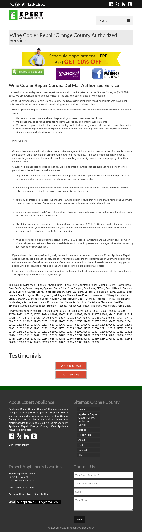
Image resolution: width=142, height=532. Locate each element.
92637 (120, 317)
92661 (128, 321)
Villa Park (96, 305)
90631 (96, 310)
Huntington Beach (54, 291)
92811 (120, 331)
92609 (103, 314)
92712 (111, 328)
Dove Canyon (74, 288)
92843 (45, 338)
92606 (86, 314)
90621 (54, 310)
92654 (70, 321)
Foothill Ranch (113, 288)
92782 (28, 331)
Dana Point (60, 288)
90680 (121, 310)
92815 (20, 335)
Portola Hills (113, 298)
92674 (45, 324)
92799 (37, 331)
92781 (20, 331)
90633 (112, 310)
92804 (70, 331)
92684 (103, 324)
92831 (78, 335)
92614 (128, 314)
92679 (86, 324)
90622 (63, 310)
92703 (53, 328)
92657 (95, 321)
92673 (37, 324)
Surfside (51, 305)
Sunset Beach (37, 305)
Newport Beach (58, 298)
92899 (95, 342)
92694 (37, 328)
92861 (103, 338)
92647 (12, 321)
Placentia (100, 298)
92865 (12, 342)
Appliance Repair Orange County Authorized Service (87, 419)
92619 (37, 317)
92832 (86, 335)
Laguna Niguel (49, 295)
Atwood (52, 284)
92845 (62, 338)
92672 (28, 324)
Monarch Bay (22, 298)
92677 (70, 324)
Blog (80, 455)
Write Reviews (71, 365)
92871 (62, 342)
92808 (103, 331)
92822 (53, 335)
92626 (78, 317)
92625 (70, 317)
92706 (78, 328)
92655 (78, 321)
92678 (78, 324)
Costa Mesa (124, 284)
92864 (128, 338)
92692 (20, 328)
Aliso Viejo (30, 284)
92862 (111, 338)
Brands (82, 429)
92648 (20, 321)
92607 (95, 314)
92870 (53, 342)
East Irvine (89, 288)
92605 (78, 314)
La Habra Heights (94, 291)
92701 (45, 328)
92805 (78, 331)
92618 (28, 317)
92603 (62, 314)
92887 (86, 342)
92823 (62, 335)
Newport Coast (76, 298)
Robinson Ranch (37, 302)
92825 (70, 335)
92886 (78, 342)
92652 (53, 321)
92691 (12, 328)
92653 (62, 321)
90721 (20, 314)
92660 (120, 321)
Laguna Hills (32, 295)
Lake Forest (82, 295)
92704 (62, 328)
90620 (46, 310)
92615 (12, 317)
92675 (53, 324)
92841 (28, 338)
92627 (86, 317)
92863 (120, 338)
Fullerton (21, 291)
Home (81, 409)
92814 (12, 335)
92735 (128, 328)
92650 (37, 321)
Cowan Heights (33, 288)
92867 (28, 342)
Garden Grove (35, 291)
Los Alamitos (98, 295)
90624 (79, 310)
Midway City (112, 295)
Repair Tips (84, 434)
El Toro (100, 288)
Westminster (109, 305)
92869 (45, 342)
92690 (128, 324)
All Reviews (71, 374)
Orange (90, 298)
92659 (111, 321)
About (81, 439)
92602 (53, 314)
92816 (28, 335)
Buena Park (70, 284)
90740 (28, 314)
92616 (20, 317)
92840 (20, 338)
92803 (62, 331)
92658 (103, 321)
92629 (103, 317)
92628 (95, 317)
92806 (86, 331)
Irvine (68, 291)
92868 (37, 342)
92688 (120, 324)
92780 (12, 331)
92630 (111, 317)
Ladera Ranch (124, 291)
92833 (95, 335)
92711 (103, 328)
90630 (88, 310)
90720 (12, 314)
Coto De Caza (16, 288)
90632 (104, 310)
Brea (59, 284)
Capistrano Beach (87, 284)
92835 (111, 335)
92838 (12, 338)
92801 (45, 331)
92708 (95, 328)
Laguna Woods (66, 295)
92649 (28, 321)
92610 (111, 314)
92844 (53, 338)
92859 (95, 338)
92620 (45, 317)
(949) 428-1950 (29, 4)
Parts (81, 444)
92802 (53, 331)
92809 (111, 331)
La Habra (78, 291)
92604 (70, 314)
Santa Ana (106, 302)
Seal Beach (120, 302)
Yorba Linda (124, 305)
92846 (70, 338)
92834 (103, 335)
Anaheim (41, 284)
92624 (62, 317)
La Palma (110, 291)
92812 (128, 331)
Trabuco (61, 305)
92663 (20, 324)
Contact (82, 450)
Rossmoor (52, 302)
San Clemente (67, 302)
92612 (120, 314)
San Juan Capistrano (88, 302)
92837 (128, 335)
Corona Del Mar (107, 284)
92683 (95, 324)
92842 (37, 338)
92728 (120, 328)
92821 (45, 335)
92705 (70, 328)
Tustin (86, 305)
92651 (45, 321)
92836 (120, 335)
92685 (111, 324)
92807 (95, 331)
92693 (28, 328)
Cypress (47, 288)
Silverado (14, 305)
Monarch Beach (39, 298)
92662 (12, 324)
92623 (53, 317)
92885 (70, 342)
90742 (37, 314)
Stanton (24, 305)
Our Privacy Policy (19, 444)
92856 (78, 338)
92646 (128, 317)
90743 (45, 314)
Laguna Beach (17, 295)
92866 (20, 342)
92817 (37, 335)
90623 (71, 310)
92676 (62, 324)
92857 (86, 338)
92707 (86, 328)
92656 (86, 321)
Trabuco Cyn (75, 305)
